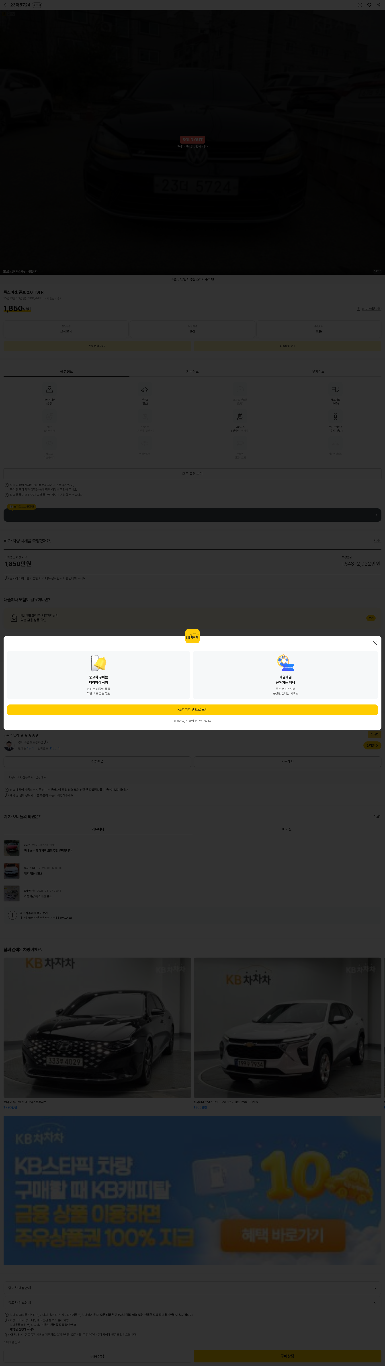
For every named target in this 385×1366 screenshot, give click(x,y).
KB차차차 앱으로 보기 (192, 709)
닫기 (375, 643)
